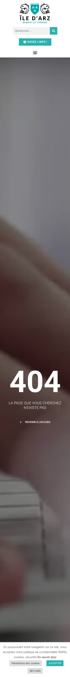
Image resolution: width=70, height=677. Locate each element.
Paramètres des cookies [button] (26, 663)
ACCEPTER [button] (55, 663)
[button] (35, 52)
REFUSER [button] (35, 670)
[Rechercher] (53, 31)
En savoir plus (47, 657)
